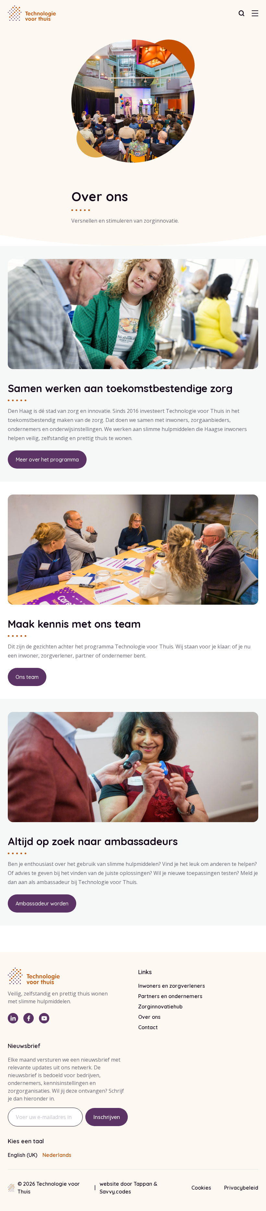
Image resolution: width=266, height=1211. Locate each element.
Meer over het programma (47, 459)
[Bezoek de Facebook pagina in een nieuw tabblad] (28, 1018)
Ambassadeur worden (42, 903)
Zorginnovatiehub (160, 1006)
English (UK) (22, 1155)
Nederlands (56, 1155)
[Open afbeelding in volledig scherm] (133, 314)
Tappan (143, 1184)
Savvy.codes (115, 1191)
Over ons (149, 1017)
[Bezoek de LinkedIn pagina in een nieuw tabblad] (13, 1018)
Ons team (27, 677)
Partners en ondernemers (170, 996)
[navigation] (255, 13)
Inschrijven (106, 1117)
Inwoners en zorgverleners (171, 986)
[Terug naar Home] (32, 13)
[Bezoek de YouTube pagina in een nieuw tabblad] (44, 1018)
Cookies (201, 1187)
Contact (148, 1027)
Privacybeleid (241, 1187)
